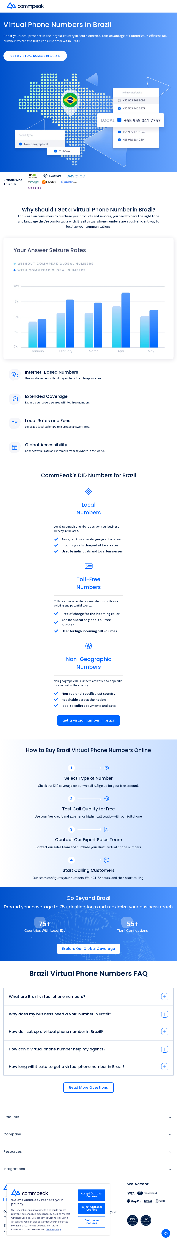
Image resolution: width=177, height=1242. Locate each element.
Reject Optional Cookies (91, 1208)
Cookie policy (53, 1229)
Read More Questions (88, 1087)
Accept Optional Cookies (91, 1195)
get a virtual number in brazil (88, 720)
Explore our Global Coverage (88, 948)
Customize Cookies (92, 1221)
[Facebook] (6, 1199)
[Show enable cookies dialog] (165, 1233)
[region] (58, 1209)
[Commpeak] (25, 5)
